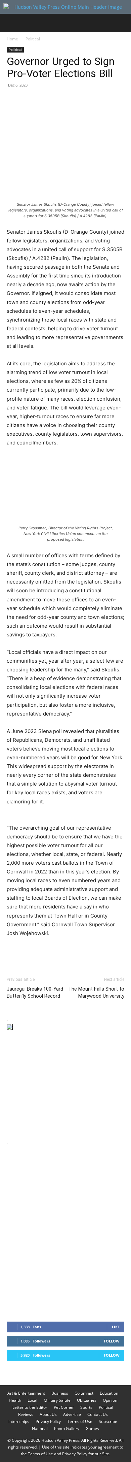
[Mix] (106, 100)
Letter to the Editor (29, 1407)
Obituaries (86, 1400)
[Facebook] (13, 100)
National (40, 1428)
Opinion (110, 1400)
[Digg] (121, 100)
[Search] (121, 23)
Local (32, 1400)
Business (59, 1393)
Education (109, 1393)
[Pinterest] (44, 100)
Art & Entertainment (26, 1393)
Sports (86, 1407)
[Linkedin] (75, 100)
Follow (112, 1340)
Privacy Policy (48, 1421)
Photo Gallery (66, 1428)
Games (92, 1428)
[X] (29, 100)
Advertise (72, 1414)
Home (12, 39)
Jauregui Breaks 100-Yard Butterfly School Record (35, 992)
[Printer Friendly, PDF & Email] (91, 951)
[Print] (90, 100)
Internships (18, 1421)
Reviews (25, 1414)
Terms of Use (79, 1421)
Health (15, 1400)
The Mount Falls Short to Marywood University (96, 992)
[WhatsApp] (60, 100)
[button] (11, 23)
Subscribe (108, 1421)
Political (33, 39)
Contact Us (97, 1414)
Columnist (84, 1393)
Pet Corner (64, 1407)
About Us (48, 1414)
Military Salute (57, 1400)
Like (116, 1326)
